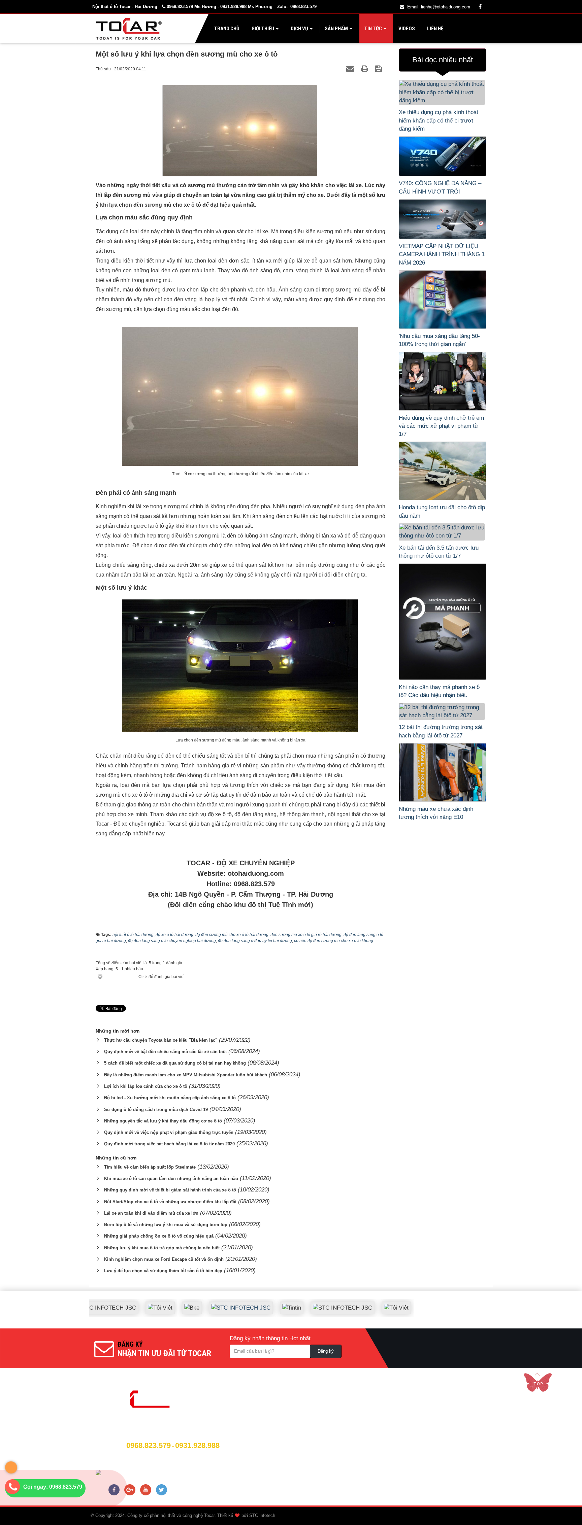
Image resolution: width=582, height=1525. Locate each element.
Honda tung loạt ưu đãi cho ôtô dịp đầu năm (442, 511)
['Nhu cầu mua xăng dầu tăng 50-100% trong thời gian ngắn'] (442, 299)
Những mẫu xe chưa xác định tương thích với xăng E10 (436, 813)
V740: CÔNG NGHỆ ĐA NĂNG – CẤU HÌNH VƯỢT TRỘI (440, 187)
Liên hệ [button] (434, 29)
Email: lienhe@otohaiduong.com (438, 6)
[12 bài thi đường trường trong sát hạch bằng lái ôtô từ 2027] (442, 711)
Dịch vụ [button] (299, 29)
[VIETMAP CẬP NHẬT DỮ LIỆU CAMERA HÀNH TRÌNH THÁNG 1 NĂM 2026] (442, 219)
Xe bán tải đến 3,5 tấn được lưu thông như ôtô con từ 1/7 (439, 552)
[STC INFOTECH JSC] (214, 1302)
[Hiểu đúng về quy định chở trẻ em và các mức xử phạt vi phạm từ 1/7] (442, 381)
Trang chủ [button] (226, 29)
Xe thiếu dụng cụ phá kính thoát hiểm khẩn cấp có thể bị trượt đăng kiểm (438, 120)
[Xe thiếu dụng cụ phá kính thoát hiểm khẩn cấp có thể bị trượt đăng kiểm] (442, 92)
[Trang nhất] (130, 28)
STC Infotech (262, 1515)
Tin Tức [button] (373, 29)
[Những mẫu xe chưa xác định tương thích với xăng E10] (442, 772)
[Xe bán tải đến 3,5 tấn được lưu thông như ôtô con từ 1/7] (442, 532)
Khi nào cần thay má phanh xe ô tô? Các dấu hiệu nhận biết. (439, 691)
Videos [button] (406, 29)
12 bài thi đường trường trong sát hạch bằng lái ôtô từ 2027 (441, 731)
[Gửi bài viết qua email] (351, 68)
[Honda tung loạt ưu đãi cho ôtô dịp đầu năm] (442, 471)
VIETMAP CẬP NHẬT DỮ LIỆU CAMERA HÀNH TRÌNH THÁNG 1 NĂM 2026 (442, 254)
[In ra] (365, 68)
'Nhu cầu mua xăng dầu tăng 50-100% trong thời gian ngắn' (439, 340)
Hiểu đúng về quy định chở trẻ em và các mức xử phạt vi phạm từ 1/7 (441, 426)
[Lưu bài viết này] (379, 68)
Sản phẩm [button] (336, 29)
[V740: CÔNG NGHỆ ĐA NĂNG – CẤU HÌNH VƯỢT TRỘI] (442, 156)
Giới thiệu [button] (263, 29)
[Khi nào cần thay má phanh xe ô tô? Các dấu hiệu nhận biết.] (442, 621)
